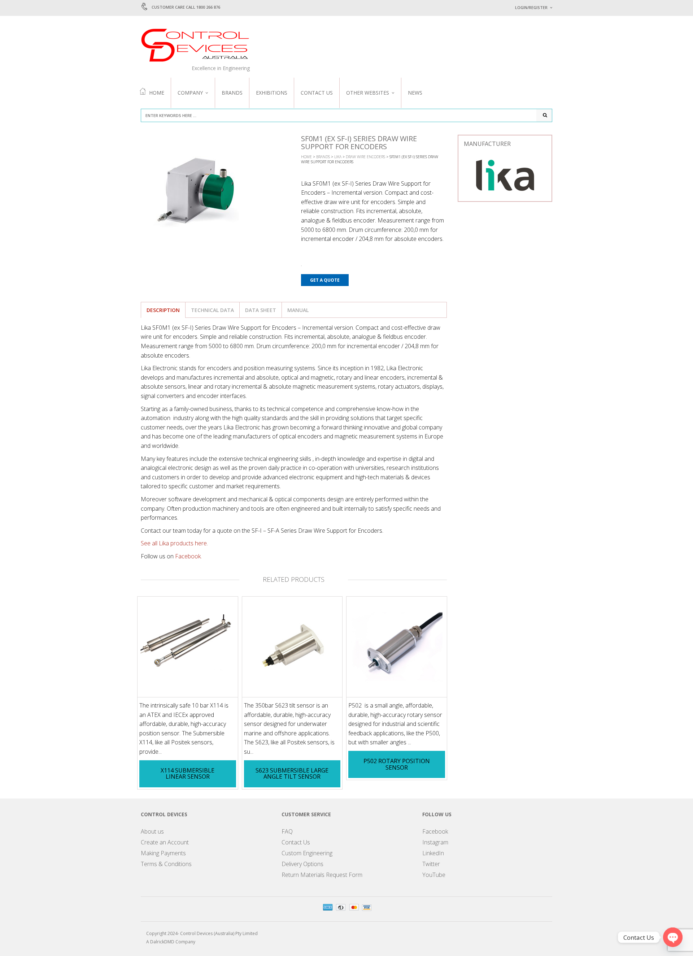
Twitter (431, 864)
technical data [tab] (212, 310)
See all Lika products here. (174, 543)
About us (152, 831)
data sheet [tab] (260, 310)
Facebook (435, 831)
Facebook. (188, 556)
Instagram (435, 842)
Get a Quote (325, 280)
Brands (232, 92)
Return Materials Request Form (322, 875)
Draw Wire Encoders (365, 156)
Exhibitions (271, 92)
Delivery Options (302, 864)
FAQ (287, 831)
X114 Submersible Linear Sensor (187, 773)
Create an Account (165, 842)
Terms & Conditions (166, 864)
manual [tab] (298, 310)
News (415, 92)
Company (190, 92)
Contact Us (317, 92)
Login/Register (531, 7)
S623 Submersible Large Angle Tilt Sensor (292, 773)
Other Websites (367, 92)
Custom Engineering (307, 853)
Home (156, 92)
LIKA (337, 156)
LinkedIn (433, 853)
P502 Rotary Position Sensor (396, 764)
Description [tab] (163, 310)
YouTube (433, 875)
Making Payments (163, 853)
